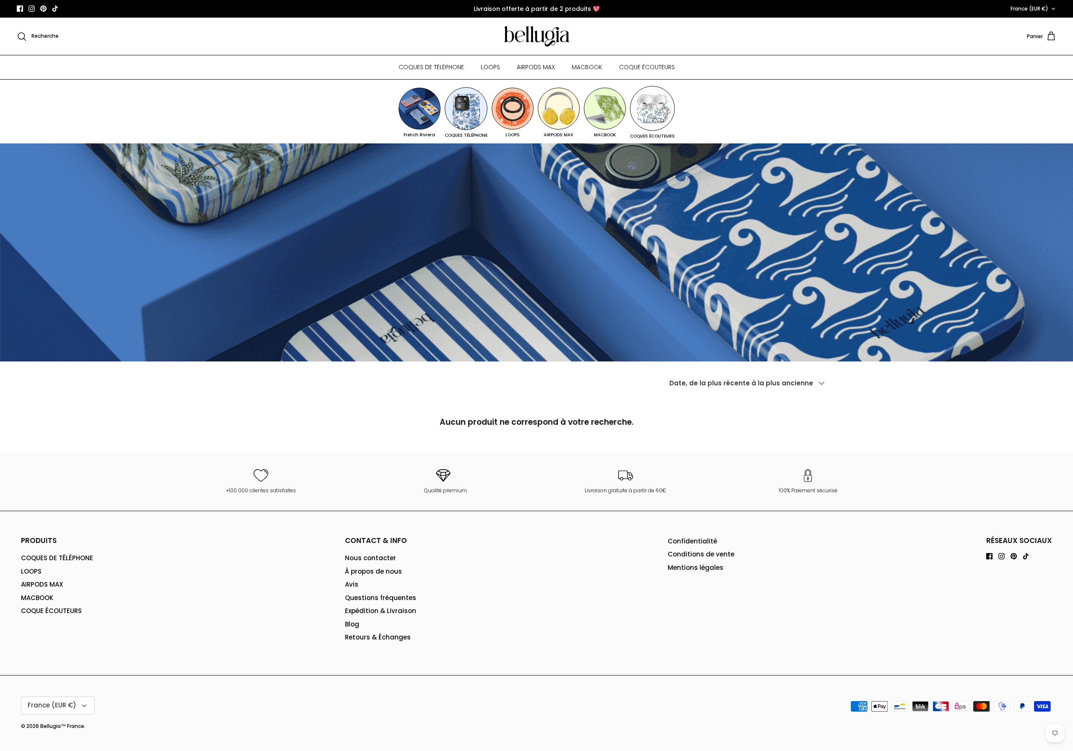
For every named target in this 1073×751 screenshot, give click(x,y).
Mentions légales (695, 567)
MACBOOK (587, 67)
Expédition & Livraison (380, 610)
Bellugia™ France (62, 726)
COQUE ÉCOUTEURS (647, 67)
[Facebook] (20, 8)
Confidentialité (692, 541)
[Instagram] (32, 8)
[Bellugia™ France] (536, 36)
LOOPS (490, 67)
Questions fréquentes (380, 597)
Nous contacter (370, 558)
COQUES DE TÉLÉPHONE (431, 67)
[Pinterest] (43, 8)
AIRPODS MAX (536, 67)
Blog (352, 624)
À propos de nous (373, 571)
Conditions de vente (701, 554)
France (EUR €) (1029, 8)
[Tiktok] (55, 8)
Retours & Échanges (378, 637)
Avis (351, 584)
